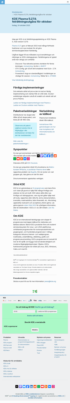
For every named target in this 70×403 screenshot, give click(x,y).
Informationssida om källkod (47, 133)
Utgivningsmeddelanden (44, 340)
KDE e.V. (5, 366)
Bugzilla (33, 172)
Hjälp (56, 344)
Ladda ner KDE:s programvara (47, 311)
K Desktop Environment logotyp (24, 396)
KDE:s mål (21, 347)
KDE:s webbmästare (33, 394)
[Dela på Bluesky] (45, 156)
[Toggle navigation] (68, 2)
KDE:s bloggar (41, 342)
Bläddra (35, 330)
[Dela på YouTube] (18, 159)
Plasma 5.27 (16, 46)
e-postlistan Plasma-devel (37, 169)
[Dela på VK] (25, 159)
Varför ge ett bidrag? (44, 307)
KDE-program (7, 342)
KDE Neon (6, 350)
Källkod (20, 349)
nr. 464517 (42, 66)
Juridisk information (35, 398)
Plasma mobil (7, 347)
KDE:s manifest (8, 374)
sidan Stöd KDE (30, 205)
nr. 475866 (52, 76)
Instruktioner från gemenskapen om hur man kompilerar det (47, 126)
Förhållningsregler (59, 349)
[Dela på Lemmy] (15, 159)
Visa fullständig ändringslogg (23, 80)
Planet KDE (40, 345)
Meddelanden (17, 12)
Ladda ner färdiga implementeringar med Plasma (31, 103)
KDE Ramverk (7, 345)
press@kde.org (50, 281)
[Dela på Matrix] (38, 156)
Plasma (5, 340)
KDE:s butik (6, 363)
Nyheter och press (60, 347)
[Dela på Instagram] (28, 159)
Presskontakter (41, 347)
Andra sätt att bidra (35, 316)
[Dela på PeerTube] (21, 159)
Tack (38, 353)
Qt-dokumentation (23, 344)
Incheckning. (28, 66)
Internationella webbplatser (11, 376)
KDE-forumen (32, 163)
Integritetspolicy (59, 352)
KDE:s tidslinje (7, 371)
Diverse (39, 350)
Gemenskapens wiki (59, 341)
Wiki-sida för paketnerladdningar (20, 142)
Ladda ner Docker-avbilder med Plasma (28, 105)
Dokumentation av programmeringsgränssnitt (26, 341)
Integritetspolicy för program (60, 356)
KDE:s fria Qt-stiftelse (10, 368)
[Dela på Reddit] (55, 156)
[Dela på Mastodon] (42, 156)
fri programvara (38, 188)
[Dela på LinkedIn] (52, 156)
